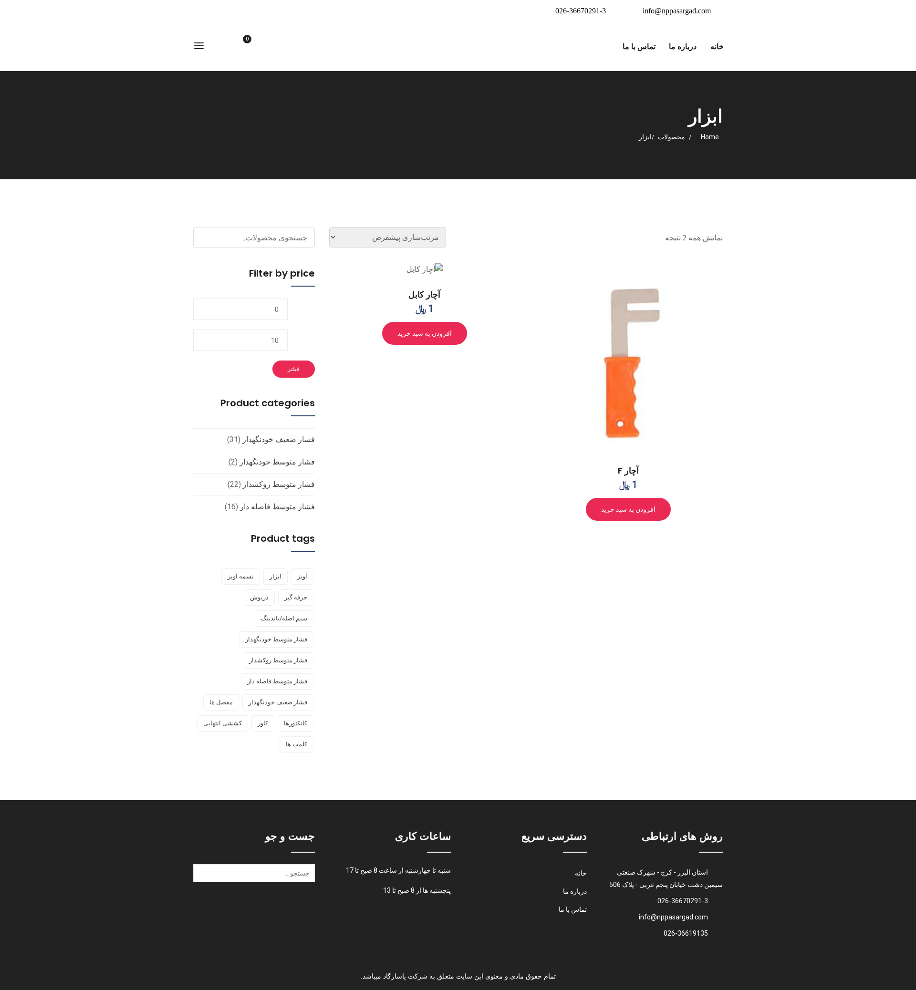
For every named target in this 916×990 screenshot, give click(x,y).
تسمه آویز (241, 576)
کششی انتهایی (222, 723)
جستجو (306, 237)
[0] (236, 47)
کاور (263, 723)
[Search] (202, 876)
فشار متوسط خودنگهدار (277, 461)
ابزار (275, 576)
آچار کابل (424, 294)
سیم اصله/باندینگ (284, 618)
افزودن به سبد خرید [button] (628, 509)
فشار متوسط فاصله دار (277, 506)
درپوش (259, 597)
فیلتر (294, 369)
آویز (302, 576)
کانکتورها (295, 723)
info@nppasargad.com (677, 11)
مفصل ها (221, 702)
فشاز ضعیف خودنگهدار (278, 702)
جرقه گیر (295, 597)
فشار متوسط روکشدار (279, 484)
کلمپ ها (296, 744)
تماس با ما (639, 46)
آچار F (628, 470)
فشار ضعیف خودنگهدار (278, 439)
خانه (717, 46)
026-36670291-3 (580, 11)
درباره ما (683, 46)
